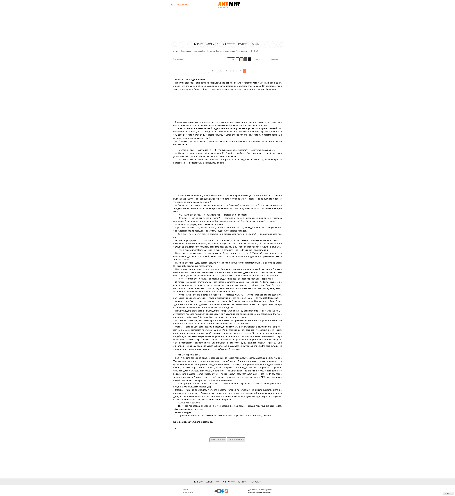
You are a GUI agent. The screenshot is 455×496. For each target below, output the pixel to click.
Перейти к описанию (218, 439)
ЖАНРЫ (197, 44)
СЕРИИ (241, 44)
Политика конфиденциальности (259, 492)
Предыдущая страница (236, 439)
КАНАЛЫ (255, 44)
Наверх (448, 493)
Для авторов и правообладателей (260, 490)
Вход (173, 4)
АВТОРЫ (210, 44)
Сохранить (273, 59)
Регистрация (182, 4)
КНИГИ (226, 44)
